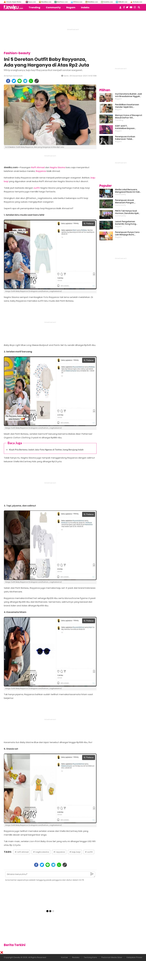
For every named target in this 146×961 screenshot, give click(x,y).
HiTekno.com (77, 2)
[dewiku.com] (14, 7)
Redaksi (75, 957)
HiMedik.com (122, 2)
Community (53, 7)
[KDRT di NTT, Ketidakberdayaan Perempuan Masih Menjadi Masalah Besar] (106, 129)
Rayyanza (41, 171)
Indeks (85, 7)
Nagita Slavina (57, 167)
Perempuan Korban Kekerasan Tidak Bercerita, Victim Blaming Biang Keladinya (128, 137)
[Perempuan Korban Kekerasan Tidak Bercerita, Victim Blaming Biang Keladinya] (106, 140)
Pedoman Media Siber (111, 957)
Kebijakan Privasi (134, 957)
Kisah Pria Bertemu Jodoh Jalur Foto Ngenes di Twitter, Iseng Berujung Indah (46, 449)
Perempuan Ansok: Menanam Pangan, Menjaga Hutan (124, 201)
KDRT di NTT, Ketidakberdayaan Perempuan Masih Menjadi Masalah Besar (128, 127)
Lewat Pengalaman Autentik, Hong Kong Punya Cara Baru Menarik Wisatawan (128, 222)
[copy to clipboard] (36, 81)
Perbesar (90, 88)
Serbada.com (137, 2)
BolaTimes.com (62, 2)
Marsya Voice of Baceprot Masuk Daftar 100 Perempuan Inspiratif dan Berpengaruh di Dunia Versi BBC (128, 116)
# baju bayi (74, 852)
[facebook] (8, 81)
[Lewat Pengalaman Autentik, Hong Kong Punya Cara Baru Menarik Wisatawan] (106, 225)
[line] (19, 81)
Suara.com (32, 2)
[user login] (120, 8)
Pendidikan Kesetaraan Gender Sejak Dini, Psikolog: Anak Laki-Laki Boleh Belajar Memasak (127, 105)
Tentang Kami (90, 957)
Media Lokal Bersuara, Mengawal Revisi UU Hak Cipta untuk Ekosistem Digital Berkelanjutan (127, 190)
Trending (34, 7)
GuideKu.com (108, 2)
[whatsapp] (31, 81)
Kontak (64, 957)
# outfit (89, 852)
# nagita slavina (41, 852)
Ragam (70, 7)
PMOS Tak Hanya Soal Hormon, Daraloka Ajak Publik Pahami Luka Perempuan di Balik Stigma (127, 212)
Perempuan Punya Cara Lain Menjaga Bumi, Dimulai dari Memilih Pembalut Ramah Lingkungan (127, 233)
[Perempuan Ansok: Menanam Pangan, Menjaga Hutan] (106, 203)
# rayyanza (59, 852)
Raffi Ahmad (38, 167)
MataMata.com (46, 2)
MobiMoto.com (93, 2)
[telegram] (25, 81)
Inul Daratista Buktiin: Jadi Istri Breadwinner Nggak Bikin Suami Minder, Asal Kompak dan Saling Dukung (128, 95)
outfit (37, 187)
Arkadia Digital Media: (14, 2)
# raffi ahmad (22, 852)
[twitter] (14, 81)
